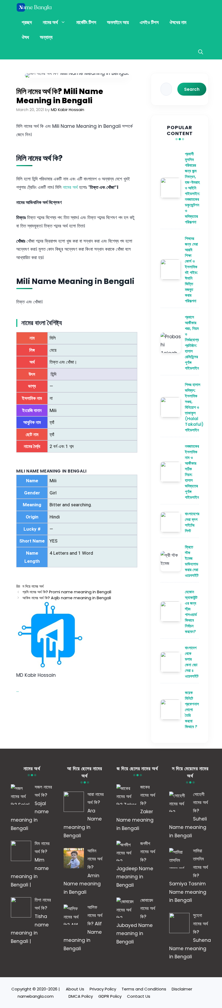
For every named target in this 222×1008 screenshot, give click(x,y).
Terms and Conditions (144, 989)
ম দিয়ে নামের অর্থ (33, 586)
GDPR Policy (110, 996)
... (17, 690)
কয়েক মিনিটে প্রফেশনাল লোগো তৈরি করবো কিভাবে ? (192, 709)
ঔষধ (25, 37)
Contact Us (138, 996)
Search (192, 89)
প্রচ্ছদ (27, 22)
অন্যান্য (46, 37)
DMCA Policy (80, 996)
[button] (200, 52)
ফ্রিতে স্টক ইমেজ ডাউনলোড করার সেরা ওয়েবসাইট (191, 561)
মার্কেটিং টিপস (86, 22)
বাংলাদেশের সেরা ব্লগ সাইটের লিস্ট (192, 522)
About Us (75, 989)
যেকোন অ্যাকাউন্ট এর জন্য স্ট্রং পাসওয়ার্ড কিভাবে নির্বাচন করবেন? (191, 611)
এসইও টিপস (149, 22)
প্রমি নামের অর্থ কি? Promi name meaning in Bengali (66, 592)
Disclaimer (182, 989)
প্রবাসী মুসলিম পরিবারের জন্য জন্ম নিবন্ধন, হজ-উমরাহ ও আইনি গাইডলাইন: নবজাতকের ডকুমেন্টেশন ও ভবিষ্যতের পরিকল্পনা (192, 188)
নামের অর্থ (50, 22)
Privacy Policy (103, 989)
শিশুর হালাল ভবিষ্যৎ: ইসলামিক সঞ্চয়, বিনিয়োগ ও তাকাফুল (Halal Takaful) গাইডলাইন (194, 407)
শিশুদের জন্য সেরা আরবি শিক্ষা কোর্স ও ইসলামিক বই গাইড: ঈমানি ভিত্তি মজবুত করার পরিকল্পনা (191, 270)
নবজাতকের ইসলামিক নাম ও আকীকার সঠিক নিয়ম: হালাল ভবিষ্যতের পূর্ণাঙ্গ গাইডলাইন (192, 471)
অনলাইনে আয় (118, 22)
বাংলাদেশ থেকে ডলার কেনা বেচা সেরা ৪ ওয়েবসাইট (191, 662)
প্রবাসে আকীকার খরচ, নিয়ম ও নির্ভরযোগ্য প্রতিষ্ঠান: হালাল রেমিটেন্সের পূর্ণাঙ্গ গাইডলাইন (192, 342)
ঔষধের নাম (177, 22)
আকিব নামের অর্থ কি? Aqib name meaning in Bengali (66, 598)
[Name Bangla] (34, 7)
